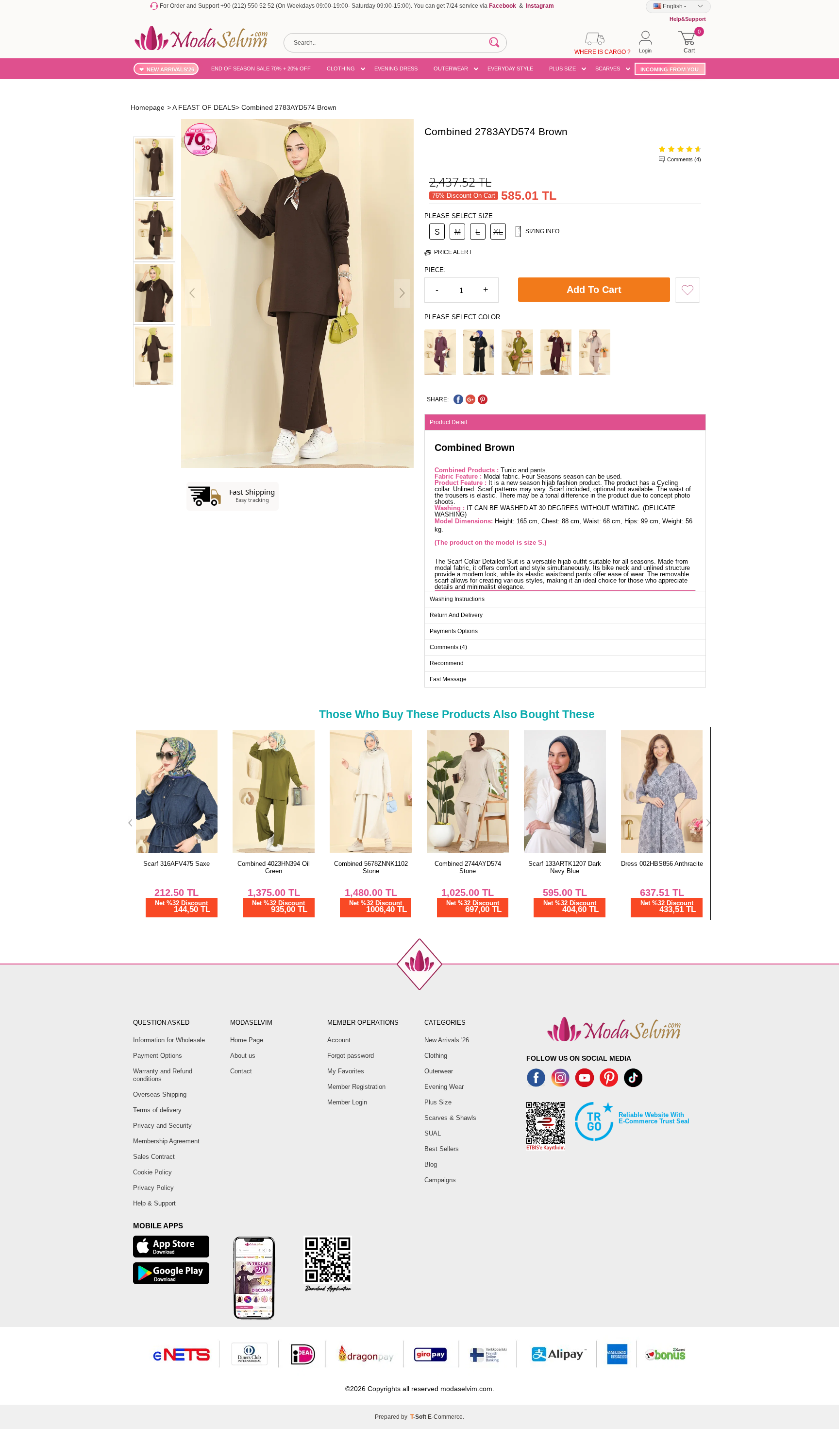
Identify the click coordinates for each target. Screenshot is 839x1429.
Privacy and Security (162, 1125)
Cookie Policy (152, 1172)
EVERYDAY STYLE (510, 68)
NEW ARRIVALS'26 (170, 69)
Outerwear (438, 1071)
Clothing (435, 1055)
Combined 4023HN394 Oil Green (273, 867)
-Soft (419, 1416)
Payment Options (157, 1055)
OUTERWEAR (451, 68)
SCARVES (607, 68)
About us (242, 1055)
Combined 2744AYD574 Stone (468, 867)
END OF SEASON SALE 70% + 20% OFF (261, 68)
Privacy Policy (153, 1187)
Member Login (347, 1102)
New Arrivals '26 (446, 1040)
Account (339, 1040)
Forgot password (350, 1055)
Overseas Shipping (159, 1094)
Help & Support (154, 1203)
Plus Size (438, 1102)
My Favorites (345, 1071)
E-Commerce (445, 1416)
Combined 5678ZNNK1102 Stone (371, 867)
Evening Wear (444, 1086)
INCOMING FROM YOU (669, 69)
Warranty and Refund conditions (162, 1075)
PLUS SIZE (562, 68)
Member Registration (356, 1086)
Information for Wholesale (169, 1040)
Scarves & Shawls (450, 1117)
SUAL (432, 1133)
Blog (430, 1164)
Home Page (246, 1040)
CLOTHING (341, 68)
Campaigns (440, 1180)
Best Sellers (441, 1149)
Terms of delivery (157, 1110)
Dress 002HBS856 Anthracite (662, 863)
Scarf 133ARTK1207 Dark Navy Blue (564, 867)
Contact (241, 1071)
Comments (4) (684, 159)
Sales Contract (154, 1156)
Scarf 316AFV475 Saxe (176, 863)
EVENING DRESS (396, 68)
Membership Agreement (166, 1141)
